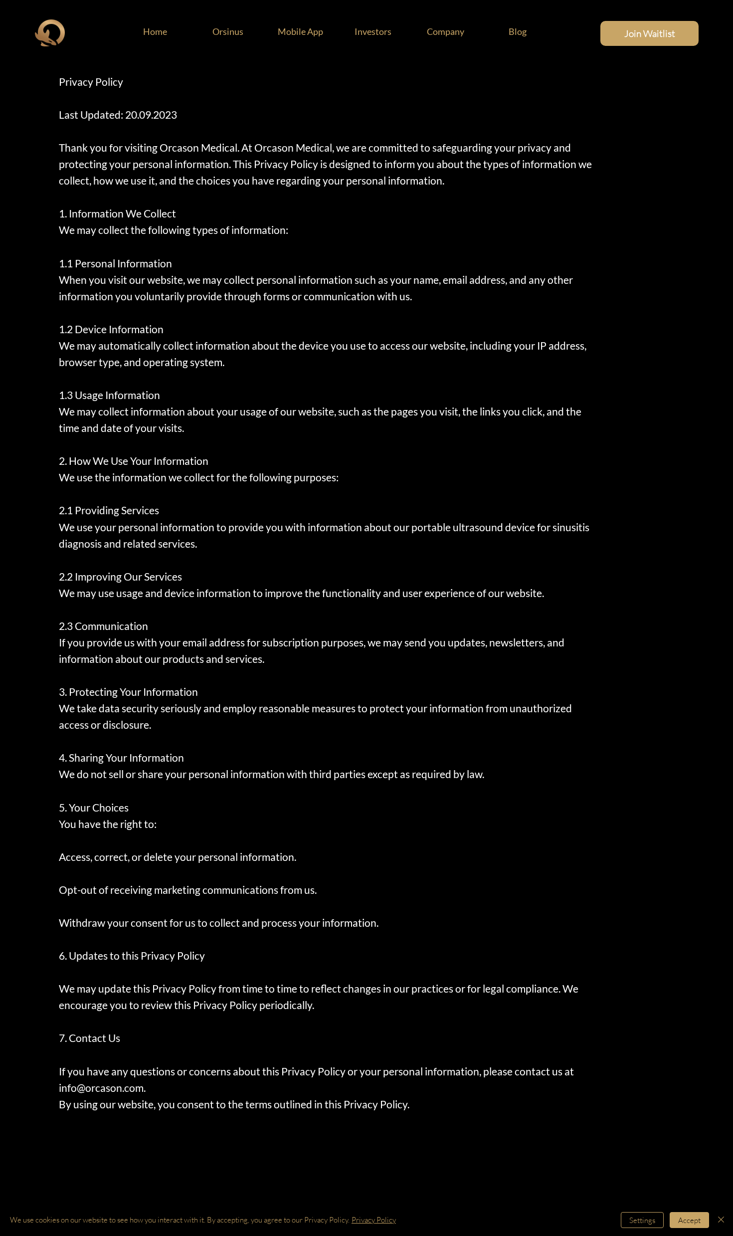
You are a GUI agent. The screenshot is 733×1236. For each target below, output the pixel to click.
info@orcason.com (101, 1088)
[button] (445, 31)
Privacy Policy (374, 1220)
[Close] (721, 1220)
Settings (642, 1220)
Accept (689, 1220)
